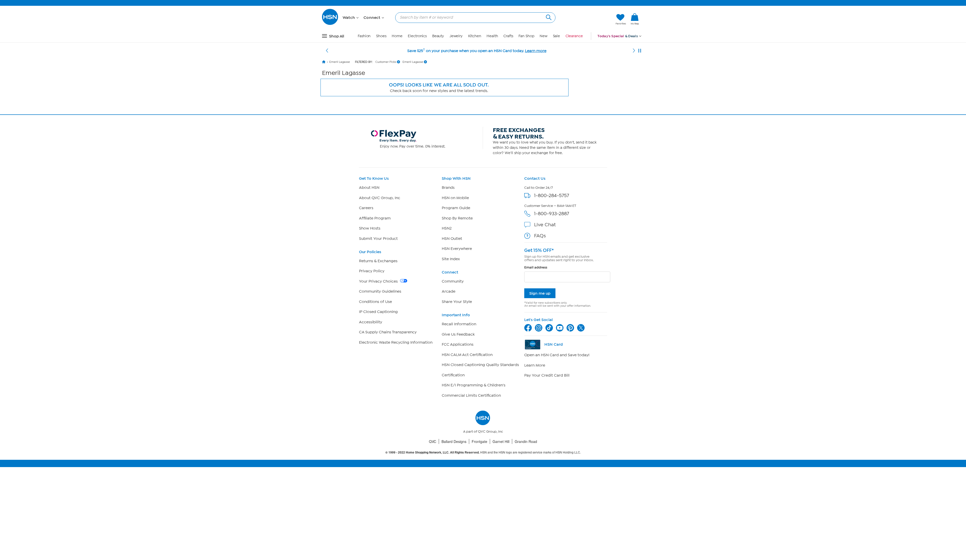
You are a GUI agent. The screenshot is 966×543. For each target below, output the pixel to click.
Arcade (448, 291)
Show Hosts (369, 228)
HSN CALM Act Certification (467, 354)
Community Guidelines (380, 291)
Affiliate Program (375, 218)
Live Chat (545, 225)
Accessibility (370, 322)
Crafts (508, 36)
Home (397, 36)
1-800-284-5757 (551, 195)
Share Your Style (457, 301)
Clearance (574, 36)
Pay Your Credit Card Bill (547, 375)
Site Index (451, 259)
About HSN (369, 187)
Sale (556, 36)
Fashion (364, 36)
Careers (366, 208)
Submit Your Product (378, 238)
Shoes (381, 36)
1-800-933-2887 (551, 213)
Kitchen (474, 36)
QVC (432, 441)
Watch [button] (349, 17)
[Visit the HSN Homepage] (330, 24)
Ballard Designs (453, 441)
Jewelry (456, 36)
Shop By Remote (457, 218)
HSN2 (447, 228)
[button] (588, 19)
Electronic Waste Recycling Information (395, 342)
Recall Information (459, 324)
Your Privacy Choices (379, 281)
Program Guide (456, 208)
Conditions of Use (375, 301)
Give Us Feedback (458, 334)
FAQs (540, 236)
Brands (448, 187)
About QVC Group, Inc (379, 198)
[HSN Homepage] (324, 61)
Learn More (534, 365)
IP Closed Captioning (378, 311)
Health (492, 36)
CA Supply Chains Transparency (388, 332)
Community (453, 281)
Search (548, 17)
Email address (535, 267)
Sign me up (539, 293)
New (543, 36)
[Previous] (327, 51)
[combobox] (473, 17)
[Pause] (640, 51)
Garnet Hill (501, 441)
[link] (635, 19)
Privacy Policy (371, 271)
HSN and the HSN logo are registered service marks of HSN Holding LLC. (483, 452)
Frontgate (479, 441)
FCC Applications (457, 344)
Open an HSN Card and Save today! (556, 355)
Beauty (438, 36)
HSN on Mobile (455, 198)
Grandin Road (526, 441)
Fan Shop (526, 36)
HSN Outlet (452, 238)
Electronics (417, 36)
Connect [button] (372, 17)
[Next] (634, 51)
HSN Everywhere (457, 248)
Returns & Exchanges (378, 261)
